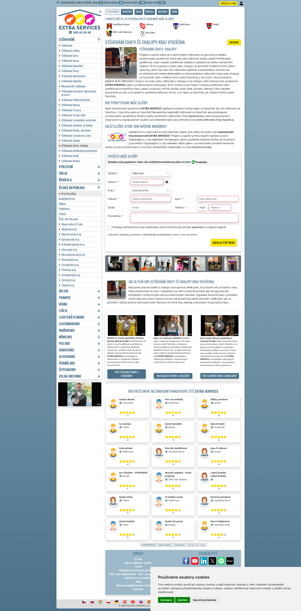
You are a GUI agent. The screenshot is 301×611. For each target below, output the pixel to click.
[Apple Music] (230, 561)
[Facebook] (186, 561)
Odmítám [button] (182, 600)
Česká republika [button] (72, 187)
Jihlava (62, 203)
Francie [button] (65, 297)
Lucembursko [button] (69, 323)
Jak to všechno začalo (138, 563)
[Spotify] (221, 561)
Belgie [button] (64, 290)
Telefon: (179, 207)
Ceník (138, 566)
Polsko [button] (64, 343)
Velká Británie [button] (70, 376)
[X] (212, 561)
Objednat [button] (234, 42)
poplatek (197, 227)
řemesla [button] (65, 179)
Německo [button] (65, 336)
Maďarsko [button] (67, 330)
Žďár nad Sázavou (68, 219)
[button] (127, 12)
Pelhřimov (64, 208)
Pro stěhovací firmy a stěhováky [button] (127, 374)
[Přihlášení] (242, 3)
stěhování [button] (66, 39)
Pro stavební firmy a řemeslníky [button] (219, 376)
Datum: (112, 182)
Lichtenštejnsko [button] (71, 317)
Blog (138, 581)
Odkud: (112, 199)
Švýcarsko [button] (67, 369)
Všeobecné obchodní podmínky (138, 570)
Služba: (112, 173)
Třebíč (62, 214)
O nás (138, 559)
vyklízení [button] (66, 166)
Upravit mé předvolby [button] (204, 600)
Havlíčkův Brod (67, 198)
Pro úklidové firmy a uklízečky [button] (173, 376)
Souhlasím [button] (166, 600)
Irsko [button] (63, 304)
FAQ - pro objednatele (122, 574)
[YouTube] (195, 561)
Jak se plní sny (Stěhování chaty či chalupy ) (171, 281)
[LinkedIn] (203, 561)
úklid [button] (63, 173)
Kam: (178, 199)
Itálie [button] (63, 310)
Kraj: (110, 190)
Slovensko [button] (67, 356)
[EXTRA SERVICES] (79, 19)
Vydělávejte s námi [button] (228, 3)
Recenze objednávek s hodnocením (138, 585)
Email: (111, 207)
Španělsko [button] (67, 363)
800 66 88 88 (82, 32)
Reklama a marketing (138, 578)
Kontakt (138, 589)
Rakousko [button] (66, 349)
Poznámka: (114, 216)
